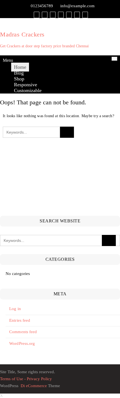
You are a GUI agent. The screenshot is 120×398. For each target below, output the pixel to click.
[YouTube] (77, 15)
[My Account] (53, 15)
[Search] (85, 15)
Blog (19, 73)
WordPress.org (22, 343)
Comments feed (23, 332)
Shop (19, 79)
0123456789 (42, 6)
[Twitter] (69, 15)
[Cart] (44, 15)
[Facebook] (61, 15)
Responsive (25, 84)
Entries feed (19, 320)
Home (20, 67)
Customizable (28, 90)
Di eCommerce (33, 386)
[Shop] (36, 15)
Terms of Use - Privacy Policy (26, 379)
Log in (15, 308)
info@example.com (77, 6)
